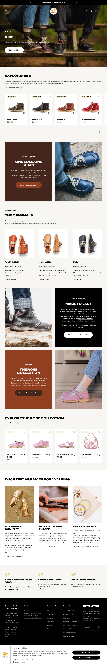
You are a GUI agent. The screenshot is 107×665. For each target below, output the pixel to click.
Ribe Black (37, 119)
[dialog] (53, 655)
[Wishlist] (96, 11)
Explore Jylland (44, 279)
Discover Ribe (14, 50)
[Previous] (30, 2)
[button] (41, 662)
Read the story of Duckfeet (14, 556)
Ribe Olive (12, 119)
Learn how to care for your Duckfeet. (85, 546)
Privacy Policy (68, 614)
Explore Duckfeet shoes (28, 185)
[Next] (76, 2)
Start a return (51, 629)
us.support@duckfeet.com (33, 618)
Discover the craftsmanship (78, 335)
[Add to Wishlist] (24, 96)
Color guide (51, 618)
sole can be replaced (85, 318)
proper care (68, 325)
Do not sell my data (69, 632)
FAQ (48, 611)
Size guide (50, 614)
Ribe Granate (88, 119)
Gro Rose (86, 455)
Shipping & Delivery (70, 621)
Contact (50, 625)
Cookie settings (68, 636)
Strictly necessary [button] (86, 657)
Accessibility (67, 629)
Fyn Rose (36, 455)
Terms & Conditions (70, 611)
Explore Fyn (77, 279)
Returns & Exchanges (70, 625)
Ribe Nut (61, 119)
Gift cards (50, 621)
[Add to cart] (24, 113)
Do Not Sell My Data (19, 660)
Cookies (66, 618)
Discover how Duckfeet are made (50, 547)
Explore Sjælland (11, 279)
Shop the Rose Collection (28, 393)
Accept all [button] (86, 652)
